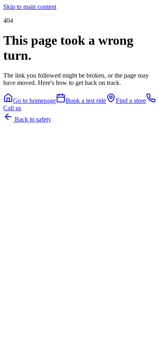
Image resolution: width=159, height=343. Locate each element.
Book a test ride (86, 100)
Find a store (131, 100)
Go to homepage (34, 100)
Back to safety (32, 119)
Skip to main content (29, 6)
